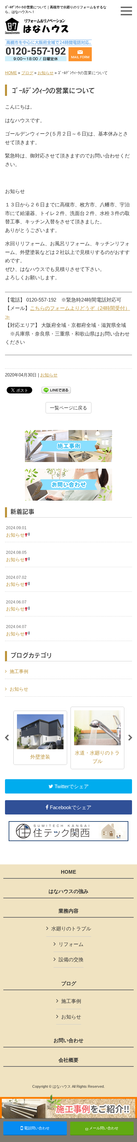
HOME (11, 73)
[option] (40, 738)
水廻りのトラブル (71, 928)
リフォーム (71, 944)
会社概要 (68, 1060)
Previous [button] (6, 738)
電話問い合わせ (36, 1128)
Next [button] (130, 738)
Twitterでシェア (71, 786)
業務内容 (68, 911)
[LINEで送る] (56, 389)
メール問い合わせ (103, 1128)
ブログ (27, 73)
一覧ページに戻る (68, 407)
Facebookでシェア (70, 807)
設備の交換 (71, 959)
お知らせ (46, 73)
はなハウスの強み (68, 891)
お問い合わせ (68, 1040)
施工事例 (19, 671)
